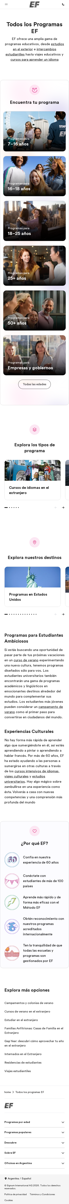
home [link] (7, 1092)
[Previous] (56, 508)
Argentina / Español (19, 1178)
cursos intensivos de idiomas (37, 771)
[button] (6, 4)
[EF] (34, 4)
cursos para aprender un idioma (34, 59)
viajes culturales (16, 776)
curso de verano (26, 660)
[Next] (63, 508)
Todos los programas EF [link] (29, 1092)
